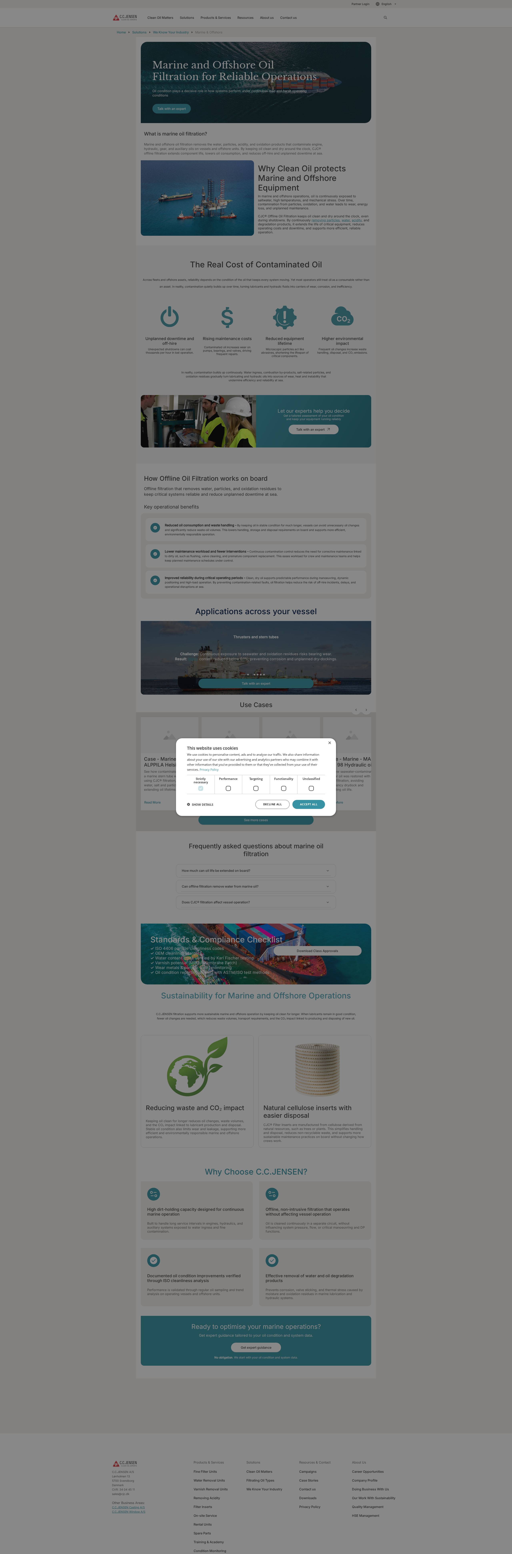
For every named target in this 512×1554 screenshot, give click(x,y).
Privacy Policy (209, 769)
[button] (200, 804)
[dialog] (256, 777)
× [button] (329, 742)
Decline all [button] (272, 804)
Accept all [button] (308, 804)
